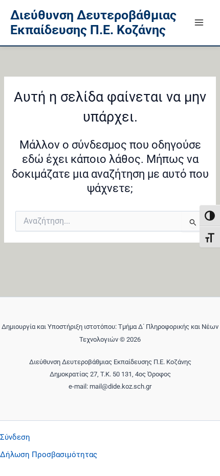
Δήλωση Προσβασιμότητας (48, 454)
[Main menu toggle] (199, 22)
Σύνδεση (15, 437)
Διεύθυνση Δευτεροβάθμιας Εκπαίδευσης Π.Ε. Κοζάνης (93, 23)
